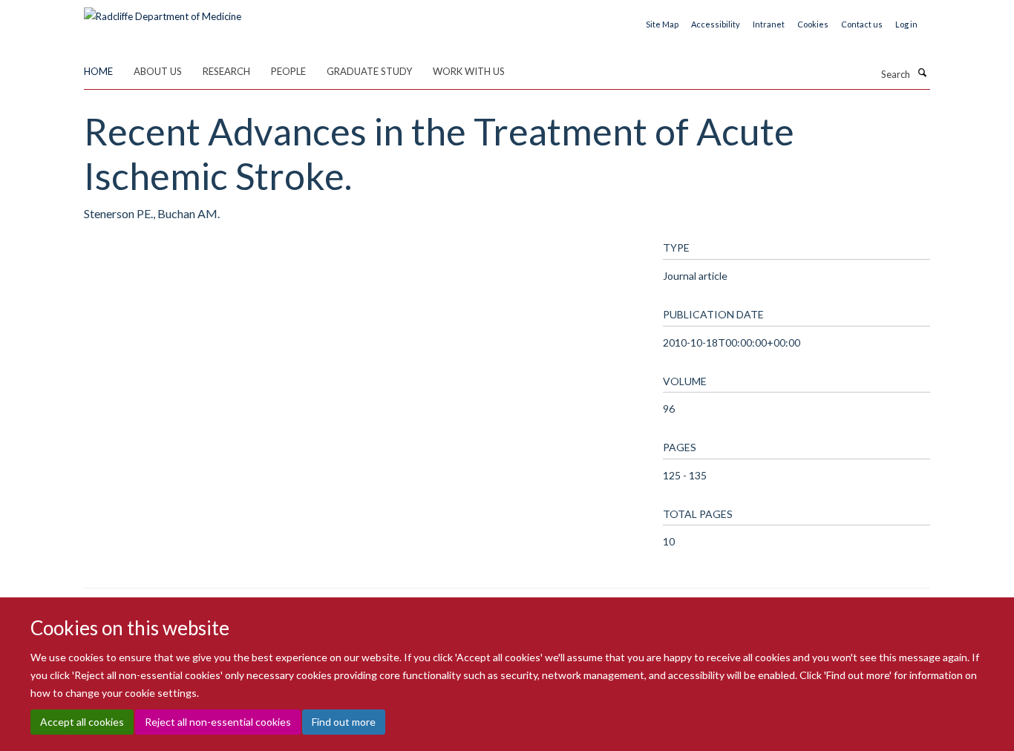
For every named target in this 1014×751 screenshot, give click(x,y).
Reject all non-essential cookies (218, 721)
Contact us (862, 24)
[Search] (922, 73)
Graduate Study (369, 71)
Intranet (769, 24)
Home (98, 71)
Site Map (662, 24)
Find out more (344, 721)
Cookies (812, 24)
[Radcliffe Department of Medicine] (162, 11)
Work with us (469, 71)
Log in (906, 24)
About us (158, 71)
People (288, 71)
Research (226, 71)
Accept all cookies (82, 721)
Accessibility (715, 24)
